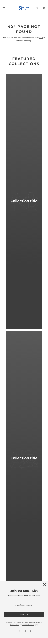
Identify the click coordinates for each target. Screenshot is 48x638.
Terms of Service (28, 625)
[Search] (36, 8)
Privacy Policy (14, 625)
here (41, 37)
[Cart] (44, 8)
